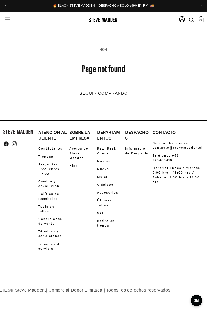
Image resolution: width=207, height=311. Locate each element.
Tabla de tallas (46, 208)
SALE (102, 212)
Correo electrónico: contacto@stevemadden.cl (176, 145)
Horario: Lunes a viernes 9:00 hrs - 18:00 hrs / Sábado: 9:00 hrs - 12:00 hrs (176, 174)
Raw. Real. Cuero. (106, 150)
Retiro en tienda (106, 223)
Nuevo (103, 168)
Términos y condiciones (50, 233)
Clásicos (105, 184)
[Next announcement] (201, 6)
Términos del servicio (50, 246)
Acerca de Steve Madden (78, 153)
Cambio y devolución (49, 183)
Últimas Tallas (104, 202)
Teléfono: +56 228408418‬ (166, 157)
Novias (103, 160)
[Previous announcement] (6, 6)
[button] (7, 19)
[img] (6, 144)
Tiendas (45, 156)
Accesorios (107, 192)
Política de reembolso (48, 196)
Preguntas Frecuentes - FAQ (49, 169)
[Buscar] (191, 19)
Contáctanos (50, 148)
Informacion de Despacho (137, 150)
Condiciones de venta (50, 221)
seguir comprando (104, 93)
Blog (73, 165)
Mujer (102, 176)
